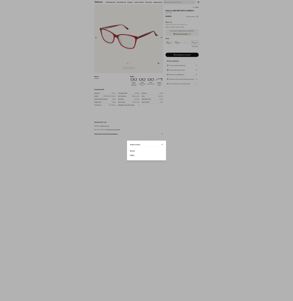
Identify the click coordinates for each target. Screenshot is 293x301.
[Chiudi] (162, 145)
